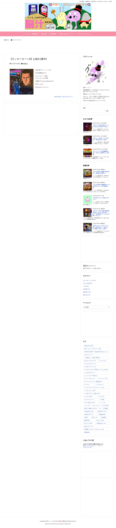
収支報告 (82, 1)
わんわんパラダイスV (90, 360)
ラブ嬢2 (102, 399)
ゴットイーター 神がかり (91, 375)
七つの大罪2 (105, 405)
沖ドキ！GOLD (88, 423)
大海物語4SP (102, 414)
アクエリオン (103, 360)
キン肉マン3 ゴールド (90, 366)
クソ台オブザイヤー (89, 372)
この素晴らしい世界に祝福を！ (92, 357)
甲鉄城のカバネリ (101, 423)
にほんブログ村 (87, 447)
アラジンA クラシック (90, 363)
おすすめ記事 (87, 283)
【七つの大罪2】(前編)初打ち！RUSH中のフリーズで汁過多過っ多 (101, 186)
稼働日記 (88, 1)
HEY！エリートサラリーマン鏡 (92, 348)
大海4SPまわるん (89, 411)
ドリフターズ (99, 384)
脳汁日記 (94, 1)
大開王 (86, 417)
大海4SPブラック (89, 414)
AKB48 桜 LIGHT (88, 345)
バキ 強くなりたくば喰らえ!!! (92, 393)
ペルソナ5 (101, 396)
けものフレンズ (88, 354)
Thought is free (67, 523)
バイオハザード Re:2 (89, 390)
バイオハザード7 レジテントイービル (94, 387)
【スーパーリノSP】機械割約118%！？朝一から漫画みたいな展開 (101, 153)
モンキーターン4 (88, 399)
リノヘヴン (87, 405)
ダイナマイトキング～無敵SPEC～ (93, 381)
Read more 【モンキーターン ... (63, 96)
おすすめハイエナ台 (102, 1)
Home (7, 40)
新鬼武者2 (87, 420)
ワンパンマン (96, 405)
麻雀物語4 (87, 432)
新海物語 (103, 417)
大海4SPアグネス (102, 411)
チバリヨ (86, 384)
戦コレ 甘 (94, 417)
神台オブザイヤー (89, 426)
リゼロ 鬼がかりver (89, 402)
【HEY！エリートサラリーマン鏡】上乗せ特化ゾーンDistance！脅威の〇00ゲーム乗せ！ (100, 227)
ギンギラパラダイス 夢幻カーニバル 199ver (96, 369)
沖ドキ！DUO (100, 420)
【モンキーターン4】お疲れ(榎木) (28, 58)
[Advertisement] (58, 47)
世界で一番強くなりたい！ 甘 (92, 408)
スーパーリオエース (89, 378)
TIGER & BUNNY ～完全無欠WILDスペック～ (96, 351)
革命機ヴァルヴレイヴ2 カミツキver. (94, 429)
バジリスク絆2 (88, 396)
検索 (84, 108)
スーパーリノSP (102, 378)
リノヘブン (103, 402)
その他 (110, 1)
